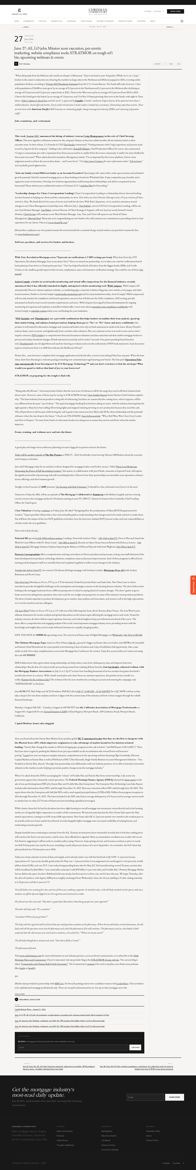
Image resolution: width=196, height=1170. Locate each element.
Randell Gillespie (82, 148)
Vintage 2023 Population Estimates (62, 84)
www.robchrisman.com (30, 955)
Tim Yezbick (85, 205)
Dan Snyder (69, 144)
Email (171, 63)
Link (178, 63)
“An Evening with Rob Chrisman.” (72, 486)
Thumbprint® (26, 343)
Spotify (31, 968)
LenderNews (122, 983)
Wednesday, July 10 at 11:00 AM (127, 634)
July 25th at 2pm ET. (126, 546)
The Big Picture (95, 2)
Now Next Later (29, 2)
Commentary (28, 21)
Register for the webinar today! (35, 679)
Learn (26, 755)
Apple (22, 968)
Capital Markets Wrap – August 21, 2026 (30, 1009)
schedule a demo (39, 310)
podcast (91, 964)
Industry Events (125, 21)
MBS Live (59, 983)
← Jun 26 (25, 27)
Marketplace (56, 21)
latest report (130, 779)
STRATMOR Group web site (105, 959)
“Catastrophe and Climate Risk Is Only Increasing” (44, 964)
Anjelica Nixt (86, 185)
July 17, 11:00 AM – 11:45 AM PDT (94, 691)
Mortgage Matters (62, 2)
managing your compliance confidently (110, 306)
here (73, 447)
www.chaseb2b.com (57, 222)
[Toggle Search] (182, 21)
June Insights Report (97, 395)
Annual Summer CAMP (55, 711)
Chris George (30, 214)
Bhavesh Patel (34, 218)
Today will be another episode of (30, 454)
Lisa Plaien (46, 210)
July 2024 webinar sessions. (50, 538)
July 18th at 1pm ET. (68, 542)
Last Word (124, 2)
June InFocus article (91, 415)
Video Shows (86, 21)
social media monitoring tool (68, 294)
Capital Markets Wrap (156, 2)
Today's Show (20, 993)
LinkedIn (157, 63)
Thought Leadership (105, 21)
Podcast (42, 21)
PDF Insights (38, 335)
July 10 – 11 (74, 642)
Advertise (141, 21)
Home (16, 21)
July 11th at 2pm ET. (108, 538)
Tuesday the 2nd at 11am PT (28, 570)
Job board (71, 21)
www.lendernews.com (28, 234)
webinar (46, 510)
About (152, 21)
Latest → (170, 27)
